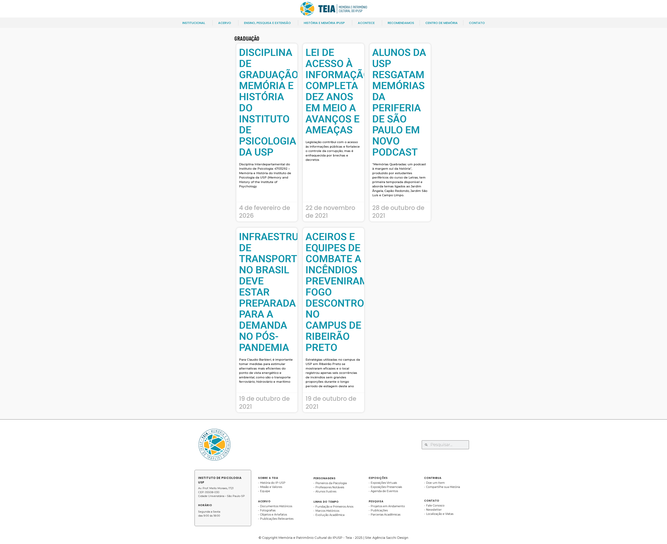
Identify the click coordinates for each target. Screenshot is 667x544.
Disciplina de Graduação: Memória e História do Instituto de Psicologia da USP (270, 102)
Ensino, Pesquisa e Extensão (267, 23)
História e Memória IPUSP (324, 23)
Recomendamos (401, 23)
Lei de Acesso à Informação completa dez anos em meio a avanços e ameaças (338, 91)
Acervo (224, 23)
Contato (477, 23)
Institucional (193, 23)
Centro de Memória (441, 23)
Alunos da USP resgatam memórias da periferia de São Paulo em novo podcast (399, 102)
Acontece (366, 23)
